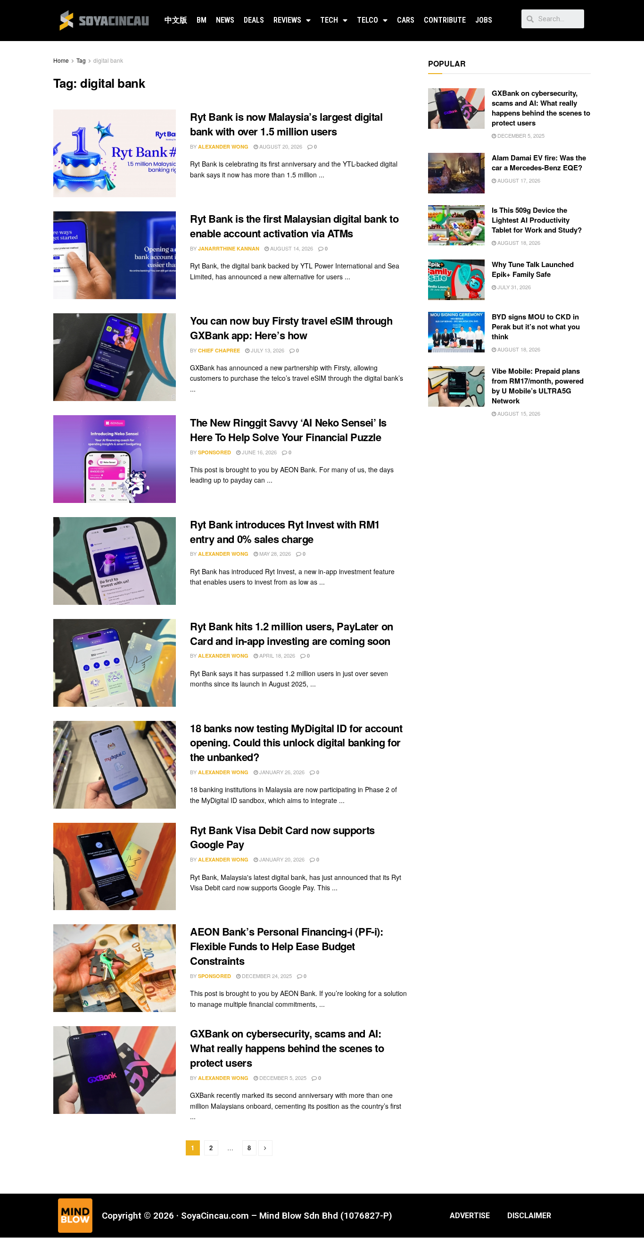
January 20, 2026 (281, 859)
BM (201, 20)
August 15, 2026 (518, 413)
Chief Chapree (219, 350)
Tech (329, 20)
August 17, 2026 (518, 180)
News (225, 20)
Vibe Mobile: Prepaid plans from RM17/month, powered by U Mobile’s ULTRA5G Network (538, 386)
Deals (254, 20)
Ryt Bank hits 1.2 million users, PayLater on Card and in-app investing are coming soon (291, 633)
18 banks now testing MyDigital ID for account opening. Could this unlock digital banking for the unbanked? (296, 742)
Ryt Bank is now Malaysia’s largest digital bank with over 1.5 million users (286, 124)
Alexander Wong (223, 146)
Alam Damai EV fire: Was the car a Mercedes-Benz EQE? (539, 162)
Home (61, 60)
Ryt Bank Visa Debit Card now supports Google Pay (282, 837)
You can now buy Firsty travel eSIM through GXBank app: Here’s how (291, 328)
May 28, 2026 (274, 553)
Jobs (483, 20)
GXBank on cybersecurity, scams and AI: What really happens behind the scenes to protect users (287, 1048)
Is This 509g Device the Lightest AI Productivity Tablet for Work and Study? (537, 220)
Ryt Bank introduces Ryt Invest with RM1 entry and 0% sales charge (285, 531)
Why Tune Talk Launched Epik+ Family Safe (533, 269)
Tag (81, 60)
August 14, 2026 (291, 248)
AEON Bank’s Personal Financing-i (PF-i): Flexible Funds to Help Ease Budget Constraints (286, 946)
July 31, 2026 (513, 287)
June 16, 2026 (258, 452)
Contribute (445, 20)
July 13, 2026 (266, 350)
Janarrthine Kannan (228, 248)
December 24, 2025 (266, 975)
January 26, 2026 (281, 772)
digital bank (108, 60)
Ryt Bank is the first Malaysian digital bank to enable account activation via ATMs (294, 226)
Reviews (287, 20)
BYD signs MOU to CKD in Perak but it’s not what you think (536, 326)
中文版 (176, 20)
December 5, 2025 (282, 1077)
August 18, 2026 (518, 242)
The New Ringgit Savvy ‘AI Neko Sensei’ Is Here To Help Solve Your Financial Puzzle (288, 429)
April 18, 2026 (276, 655)
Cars (405, 20)
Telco (367, 20)
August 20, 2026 (280, 146)
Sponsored (214, 452)
